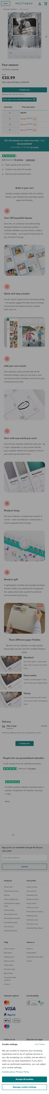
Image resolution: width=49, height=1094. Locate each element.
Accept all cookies (24, 1079)
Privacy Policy (22, 1072)
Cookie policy (8, 1072)
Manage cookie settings (24, 1087)
